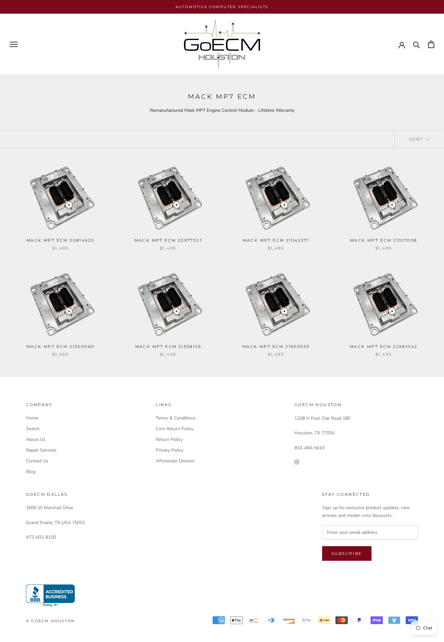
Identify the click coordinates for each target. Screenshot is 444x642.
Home (32, 418)
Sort (417, 139)
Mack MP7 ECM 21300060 (60, 346)
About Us (36, 439)
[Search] (416, 44)
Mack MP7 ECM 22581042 (383, 346)
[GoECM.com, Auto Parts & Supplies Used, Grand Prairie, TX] (50, 595)
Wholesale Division (175, 461)
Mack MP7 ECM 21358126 (168, 346)
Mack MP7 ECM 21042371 (276, 240)
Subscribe (347, 553)
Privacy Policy (169, 450)
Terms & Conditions (176, 418)
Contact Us (37, 461)
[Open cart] (431, 44)
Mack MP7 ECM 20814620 (60, 240)
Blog (30, 472)
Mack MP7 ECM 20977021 (168, 240)
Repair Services (41, 450)
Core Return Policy (174, 429)
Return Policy (169, 439)
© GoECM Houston (50, 621)
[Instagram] (296, 462)
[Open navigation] (14, 44)
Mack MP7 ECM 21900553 (275, 346)
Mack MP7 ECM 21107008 (383, 240)
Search (33, 429)
